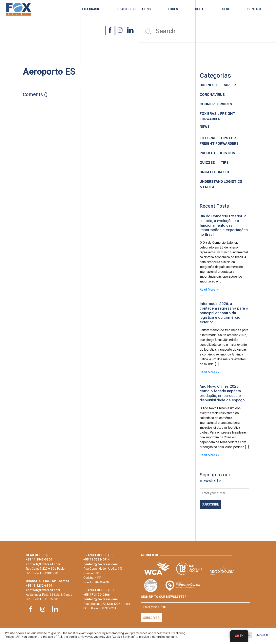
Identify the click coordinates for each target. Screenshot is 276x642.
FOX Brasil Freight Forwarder (217, 116)
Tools (173, 9)
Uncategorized (214, 172)
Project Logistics (217, 153)
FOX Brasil (91, 9)
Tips (225, 162)
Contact (254, 9)
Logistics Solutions (134, 9)
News (205, 126)
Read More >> (209, 289)
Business (208, 85)
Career (229, 85)
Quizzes (207, 162)
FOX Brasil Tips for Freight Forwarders (219, 140)
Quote (200, 9)
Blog (226, 9)
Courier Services (216, 104)
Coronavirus (212, 94)
